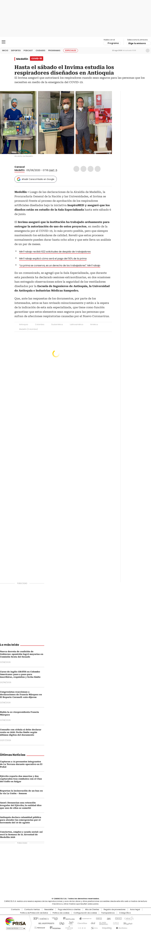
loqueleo (106, 927)
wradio (69, 923)
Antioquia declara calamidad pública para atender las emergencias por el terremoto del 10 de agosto (20, 820)
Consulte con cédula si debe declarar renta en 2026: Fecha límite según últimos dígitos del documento (20, 732)
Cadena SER (98, 918)
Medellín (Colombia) (28, 329)
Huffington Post (45, 923)
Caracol (19, 167)
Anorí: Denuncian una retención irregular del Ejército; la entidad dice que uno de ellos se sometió (21, 805)
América (94, 324)
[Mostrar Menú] (3, 42)
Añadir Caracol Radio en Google (38, 179)
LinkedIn (90, 169)
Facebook (76, 169)
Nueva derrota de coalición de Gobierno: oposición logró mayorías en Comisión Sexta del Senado (21, 654)
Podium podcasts (68, 927)
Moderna (54, 927)
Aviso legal (135, 909)
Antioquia (23, 324)
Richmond (40, 927)
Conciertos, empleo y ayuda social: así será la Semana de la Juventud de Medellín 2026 (21, 834)
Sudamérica (57, 324)
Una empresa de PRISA (15, 921)
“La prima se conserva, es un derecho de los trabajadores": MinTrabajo (59, 265)
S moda (94, 927)
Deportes (16, 50)
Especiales (70, 50)
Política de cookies (61, 913)
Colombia (39, 324)
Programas (54, 50)
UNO (60, 923)
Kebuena (127, 923)
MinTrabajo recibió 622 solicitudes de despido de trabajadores (55, 251)
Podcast (28, 50)
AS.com (108, 918)
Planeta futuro (115, 923)
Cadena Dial (92, 923)
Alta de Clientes (92, 909)
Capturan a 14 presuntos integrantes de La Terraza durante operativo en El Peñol (21, 764)
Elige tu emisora (137, 43)
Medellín (22, 59)
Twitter (83, 169)
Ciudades (40, 50)
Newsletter (141, 50)
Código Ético (125, 913)
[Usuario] (148, 50)
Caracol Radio (75, 42)
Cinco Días (81, 923)
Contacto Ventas (32, 909)
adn (118, 918)
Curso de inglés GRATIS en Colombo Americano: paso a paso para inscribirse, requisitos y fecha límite (20, 674)
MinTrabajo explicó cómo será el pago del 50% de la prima (53, 258)
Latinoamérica (76, 324)
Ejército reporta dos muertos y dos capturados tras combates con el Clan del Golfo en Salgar (21, 779)
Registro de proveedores (114, 909)
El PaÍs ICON (81, 927)
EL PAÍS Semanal (103, 923)
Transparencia (108, 913)
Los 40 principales (53, 918)
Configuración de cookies (85, 913)
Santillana (67, 918)
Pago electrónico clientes (69, 909)
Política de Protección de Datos (34, 913)
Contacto (15, 909)
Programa (113, 43)
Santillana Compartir (84, 918)
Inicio (5, 50)
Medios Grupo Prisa (15, 928)
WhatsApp (98, 169)
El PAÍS (40, 918)
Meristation (121, 927)
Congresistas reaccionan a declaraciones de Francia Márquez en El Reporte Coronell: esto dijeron (21, 694)
